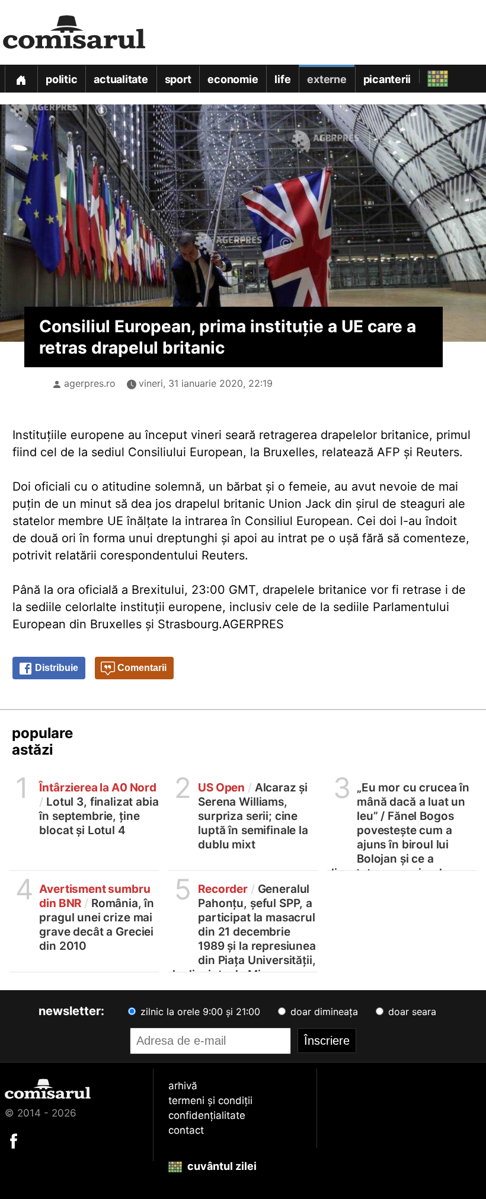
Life (282, 79)
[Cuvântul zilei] (427, 75)
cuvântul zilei (221, 1166)
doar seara (410, 1011)
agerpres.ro (90, 383)
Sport (178, 79)
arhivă (182, 1086)
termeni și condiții (210, 1100)
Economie (232, 79)
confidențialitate (206, 1115)
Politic (61, 79)
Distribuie (55, 668)
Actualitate (121, 79)
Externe (326, 79)
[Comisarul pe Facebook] (14, 1140)
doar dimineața (322, 1011)
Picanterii (387, 79)
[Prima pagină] (21, 79)
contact (186, 1130)
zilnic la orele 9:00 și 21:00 (199, 1011)
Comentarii (141, 668)
